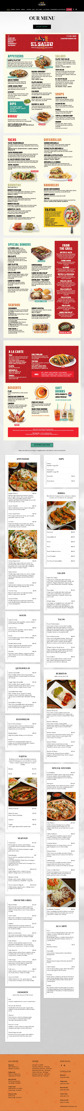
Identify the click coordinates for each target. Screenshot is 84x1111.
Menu (8, 9)
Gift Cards (39, 9)
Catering (69, 9)
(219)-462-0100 (64, 1083)
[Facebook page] (73, 9)
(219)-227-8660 (64, 1102)
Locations (46, 9)
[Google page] (76, 9)
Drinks (13, 9)
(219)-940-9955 (64, 1090)
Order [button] (23, 9)
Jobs (33, 9)
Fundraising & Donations (57, 9)
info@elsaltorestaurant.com (68, 1106)
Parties (29, 9)
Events (18, 9)
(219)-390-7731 (64, 1096)
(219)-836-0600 (64, 1077)
